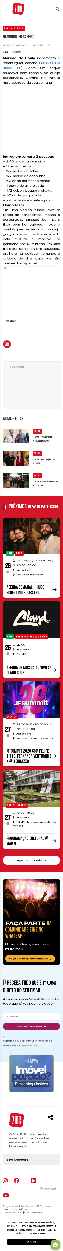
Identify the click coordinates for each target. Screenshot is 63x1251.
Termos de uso (28, 1045)
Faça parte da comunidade (28, 958)
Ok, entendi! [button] (31, 1242)
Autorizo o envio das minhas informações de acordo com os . (27, 1043)
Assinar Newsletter (30, 1026)
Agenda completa (30, 860)
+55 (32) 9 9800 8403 (34, 1212)
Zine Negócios (17, 1159)
